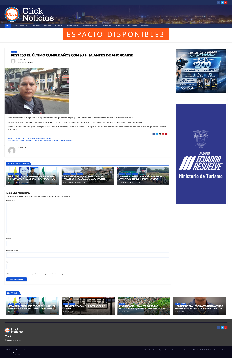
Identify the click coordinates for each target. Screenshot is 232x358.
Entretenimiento (90, 26)
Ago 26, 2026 (14, 182)
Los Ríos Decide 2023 (203, 350)
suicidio (31, 62)
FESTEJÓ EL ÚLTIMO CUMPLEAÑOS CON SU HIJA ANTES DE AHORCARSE (72, 55)
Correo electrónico (12, 250)
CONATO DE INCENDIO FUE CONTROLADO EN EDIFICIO (30, 138)
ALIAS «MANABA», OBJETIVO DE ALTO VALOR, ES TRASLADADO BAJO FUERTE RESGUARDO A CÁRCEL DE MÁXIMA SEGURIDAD (84, 180)
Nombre (9, 238)
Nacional (59, 26)
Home (140, 350)
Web (7, 262)
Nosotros (132, 26)
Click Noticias (24, 60)
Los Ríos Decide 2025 (21, 26)
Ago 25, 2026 (69, 182)
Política (36, 26)
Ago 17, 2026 (124, 182)
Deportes (120, 26)
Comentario (10, 200)
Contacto (145, 26)
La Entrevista (106, 26)
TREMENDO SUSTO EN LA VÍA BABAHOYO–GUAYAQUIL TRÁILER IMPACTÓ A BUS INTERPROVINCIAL (141, 178)
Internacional (73, 26)
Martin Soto (25, 182)
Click (8, 336)
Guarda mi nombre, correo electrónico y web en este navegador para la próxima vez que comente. (39, 274)
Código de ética (147, 350)
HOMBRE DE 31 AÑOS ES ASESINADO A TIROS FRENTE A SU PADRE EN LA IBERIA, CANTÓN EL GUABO (199, 308)
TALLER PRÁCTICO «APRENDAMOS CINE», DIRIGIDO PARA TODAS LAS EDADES (40, 141)
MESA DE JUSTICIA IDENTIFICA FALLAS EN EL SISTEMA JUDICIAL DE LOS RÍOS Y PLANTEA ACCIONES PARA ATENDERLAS (32, 178)
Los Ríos (47, 26)
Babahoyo (14, 52)
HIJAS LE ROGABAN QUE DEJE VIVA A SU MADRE (84, 307)
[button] (226, 26)
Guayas (66, 303)
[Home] (8, 26)
